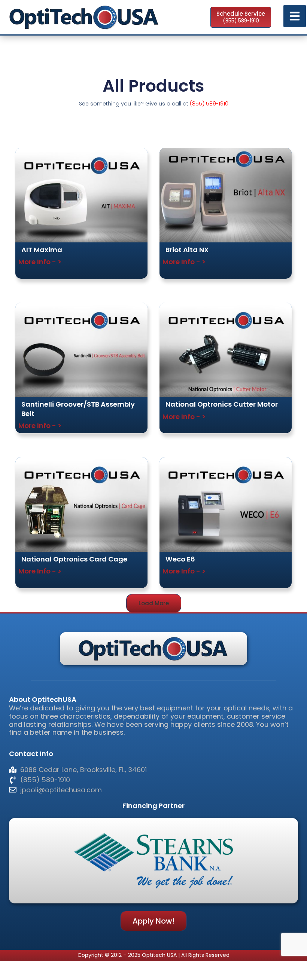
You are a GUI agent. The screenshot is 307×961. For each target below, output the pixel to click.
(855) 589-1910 (209, 103)
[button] (153, 603)
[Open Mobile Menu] (294, 16)
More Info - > (39, 261)
